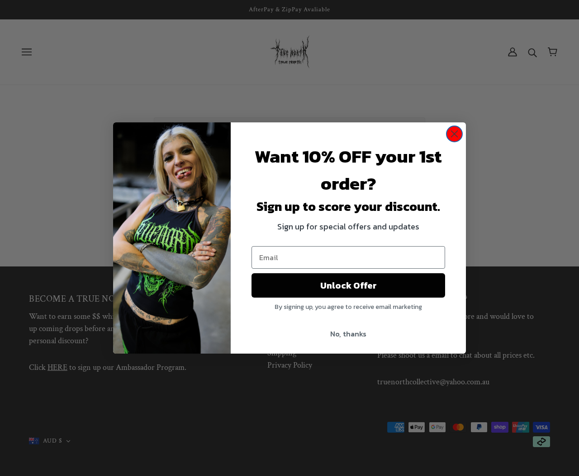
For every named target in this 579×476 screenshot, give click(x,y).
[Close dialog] (454, 134)
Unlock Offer (348, 285)
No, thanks (348, 333)
